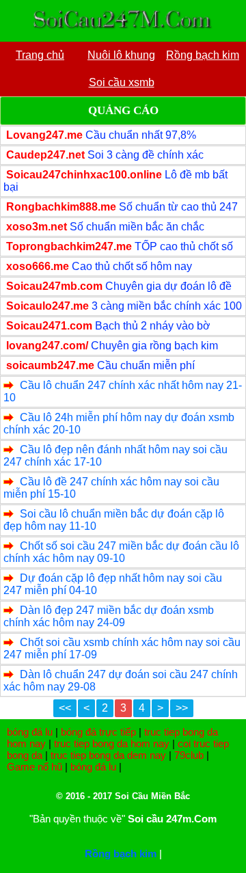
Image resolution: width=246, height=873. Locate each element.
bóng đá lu (30, 732)
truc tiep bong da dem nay (108, 755)
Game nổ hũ (34, 767)
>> (182, 708)
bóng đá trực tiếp (98, 732)
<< (65, 708)
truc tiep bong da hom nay (111, 743)
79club (189, 755)
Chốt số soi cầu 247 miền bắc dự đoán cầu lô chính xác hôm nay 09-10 (121, 552)
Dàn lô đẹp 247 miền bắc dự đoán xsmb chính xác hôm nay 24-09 (108, 616)
